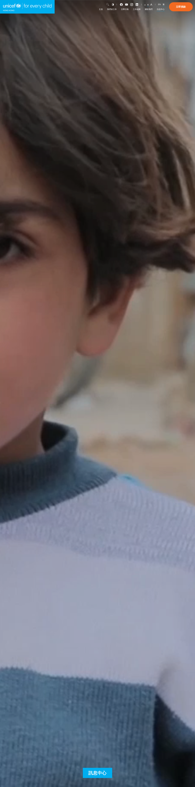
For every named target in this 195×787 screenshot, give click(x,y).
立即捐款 (181, 6)
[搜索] (107, 4)
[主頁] (27, 7)
